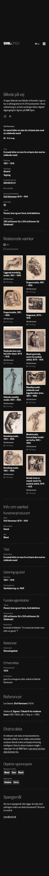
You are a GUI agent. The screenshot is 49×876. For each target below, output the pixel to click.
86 (5, 205)
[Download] (6, 116)
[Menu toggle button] (44, 43)
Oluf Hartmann (10, 196)
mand (6, 772)
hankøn (7, 782)
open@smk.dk (10, 817)
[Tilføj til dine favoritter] (11, 116)
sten (14, 772)
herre (16, 782)
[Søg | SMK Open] (11, 44)
